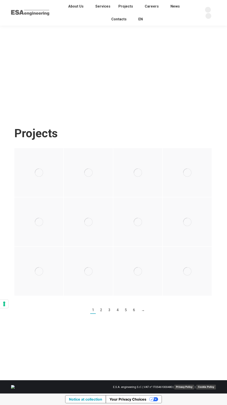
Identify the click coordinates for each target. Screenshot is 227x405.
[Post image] (38, 172)
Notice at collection (85, 399)
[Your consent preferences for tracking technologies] (4, 304)
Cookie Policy (206, 386)
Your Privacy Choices (128, 399)
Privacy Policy (184, 386)
